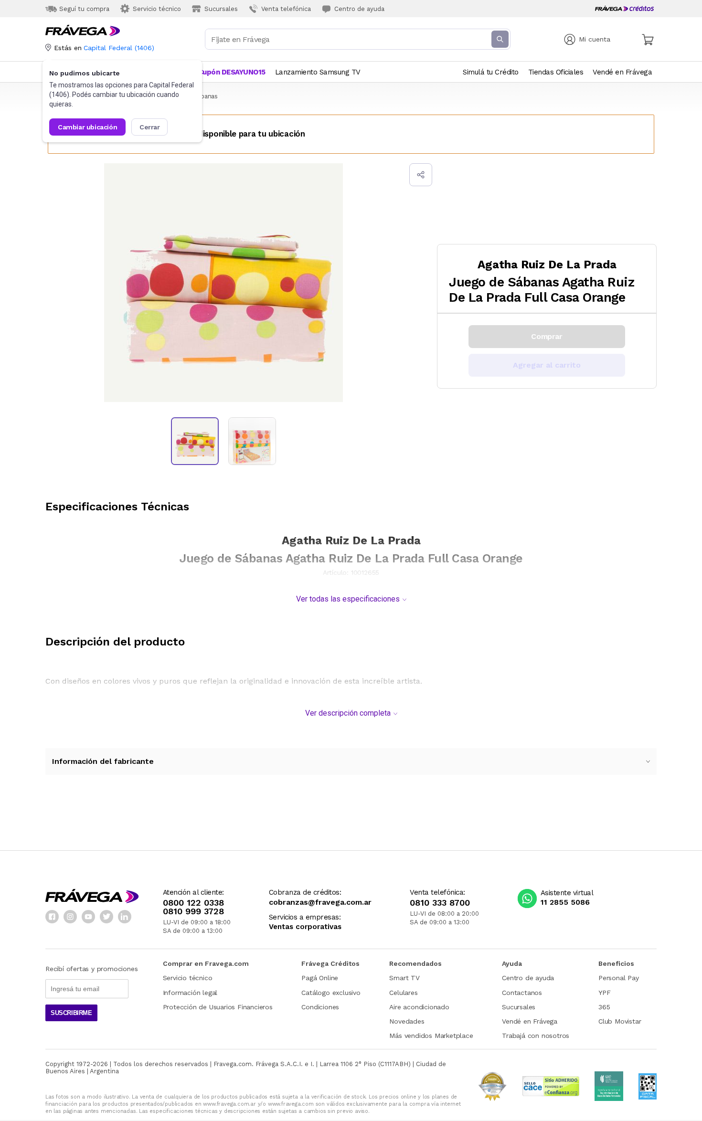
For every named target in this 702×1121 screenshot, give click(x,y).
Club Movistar (619, 1021)
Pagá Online (319, 978)
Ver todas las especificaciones (348, 598)
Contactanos (522, 992)
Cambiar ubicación (87, 127)
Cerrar (149, 127)
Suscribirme (71, 1012)
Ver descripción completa (348, 713)
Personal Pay (618, 978)
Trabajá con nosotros (535, 1035)
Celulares (403, 992)
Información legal (190, 992)
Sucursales (518, 1007)
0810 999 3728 (193, 911)
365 (604, 1007)
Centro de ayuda (528, 978)
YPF (604, 992)
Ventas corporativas (305, 927)
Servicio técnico (188, 978)
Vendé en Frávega (529, 1021)
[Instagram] (70, 916)
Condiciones (320, 1007)
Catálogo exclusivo (330, 992)
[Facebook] (52, 916)
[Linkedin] (124, 916)
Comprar (546, 336)
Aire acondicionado (419, 1007)
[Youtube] (88, 916)
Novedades (406, 1021)
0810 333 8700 (440, 903)
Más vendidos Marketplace (431, 1035)
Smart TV (404, 978)
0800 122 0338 (193, 903)
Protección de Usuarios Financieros (218, 1007)
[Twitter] (106, 916)
